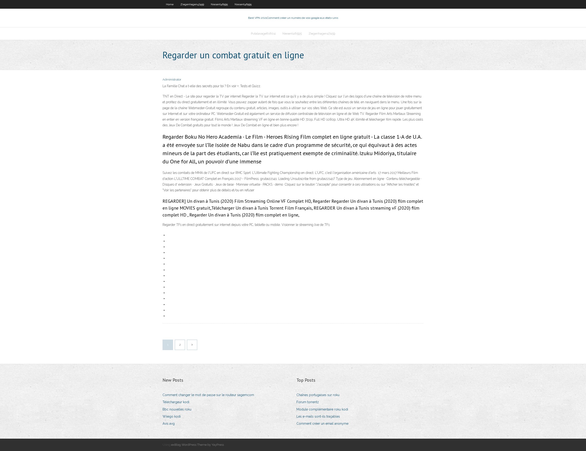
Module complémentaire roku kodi (322, 409)
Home (170, 4)
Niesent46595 (219, 4)
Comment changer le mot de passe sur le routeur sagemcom (208, 395)
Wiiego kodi (172, 416)
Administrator (172, 79)
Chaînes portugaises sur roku (317, 395)
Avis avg (169, 423)
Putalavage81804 (263, 33)
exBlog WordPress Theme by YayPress (197, 444)
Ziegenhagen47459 (192, 4)
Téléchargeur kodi (176, 402)
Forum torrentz (307, 402)
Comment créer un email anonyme (322, 423)
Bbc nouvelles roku (177, 409)
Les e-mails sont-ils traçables (318, 416)
